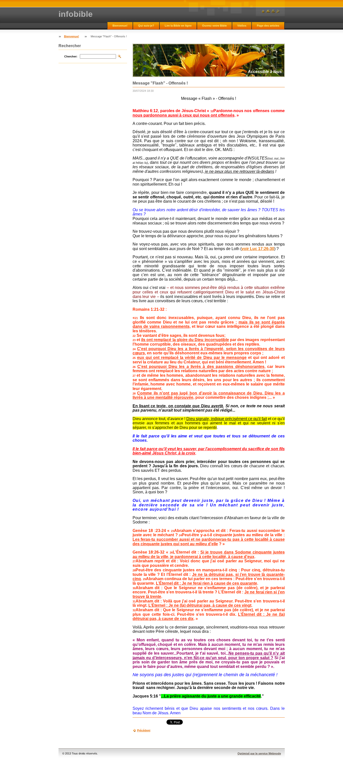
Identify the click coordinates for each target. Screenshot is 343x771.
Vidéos (241, 25)
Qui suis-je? (146, 25)
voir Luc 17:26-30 (258, 249)
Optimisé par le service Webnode (259, 753)
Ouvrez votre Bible (214, 25)
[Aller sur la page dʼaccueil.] (263, 11)
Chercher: (70, 56)
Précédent (143, 730)
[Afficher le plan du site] (268, 11)
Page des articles (268, 25)
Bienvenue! (120, 25)
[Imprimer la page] (273, 11)
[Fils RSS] (278, 11)
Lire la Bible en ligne (178, 25)
